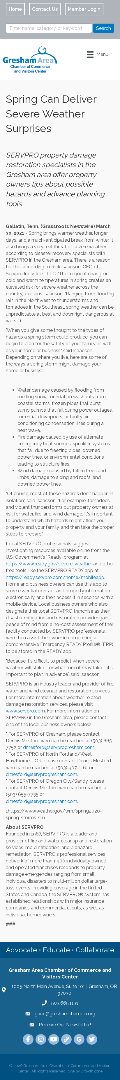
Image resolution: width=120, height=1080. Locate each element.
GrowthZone (92, 1071)
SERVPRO (22, 155)
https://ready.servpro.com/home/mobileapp (55, 577)
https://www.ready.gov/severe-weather (49, 564)
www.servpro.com (25, 711)
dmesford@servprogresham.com (58, 747)
